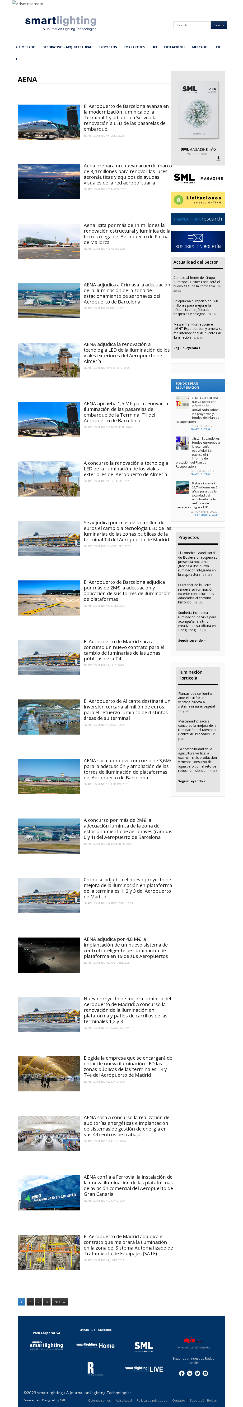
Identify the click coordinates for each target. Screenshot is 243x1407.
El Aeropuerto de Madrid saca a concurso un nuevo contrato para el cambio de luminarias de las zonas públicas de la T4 (124, 650)
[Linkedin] (189, 1373)
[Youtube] (205, 1373)
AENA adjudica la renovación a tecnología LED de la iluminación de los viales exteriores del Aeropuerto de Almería (127, 352)
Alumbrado (25, 47)
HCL (155, 47)
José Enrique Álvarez (205, 515)
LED (217, 47)
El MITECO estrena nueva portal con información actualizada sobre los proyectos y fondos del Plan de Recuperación (197, 409)
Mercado (200, 47)
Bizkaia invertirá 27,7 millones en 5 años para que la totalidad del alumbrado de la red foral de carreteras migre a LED (196, 495)
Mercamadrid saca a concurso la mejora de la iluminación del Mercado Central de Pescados (197, 727)
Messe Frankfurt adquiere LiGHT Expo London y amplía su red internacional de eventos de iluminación (198, 331)
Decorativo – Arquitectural (67, 47)
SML (63, 1400)
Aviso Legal (124, 1400)
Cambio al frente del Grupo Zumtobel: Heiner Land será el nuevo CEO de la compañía (196, 281)
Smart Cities (134, 47)
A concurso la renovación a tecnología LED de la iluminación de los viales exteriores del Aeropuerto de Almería (126, 469)
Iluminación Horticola (190, 675)
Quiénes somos (99, 1400)
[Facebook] (181, 1373)
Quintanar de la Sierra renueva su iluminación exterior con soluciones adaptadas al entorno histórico (196, 593)
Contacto (178, 1400)
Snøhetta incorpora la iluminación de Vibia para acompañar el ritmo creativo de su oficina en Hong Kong (197, 621)
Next (60, 1302)
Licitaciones (174, 47)
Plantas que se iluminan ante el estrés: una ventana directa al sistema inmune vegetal (196, 700)
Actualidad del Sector (195, 262)
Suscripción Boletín (203, 1400)
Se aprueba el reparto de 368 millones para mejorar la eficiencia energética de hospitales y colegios (195, 307)
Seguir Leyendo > (187, 348)
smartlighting (94, 135)
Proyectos (107, 47)
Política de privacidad (152, 1400)
